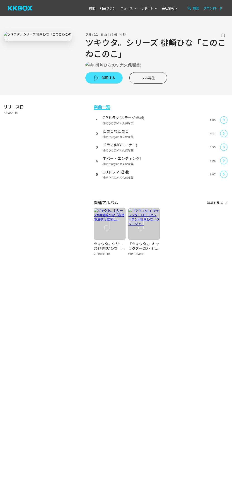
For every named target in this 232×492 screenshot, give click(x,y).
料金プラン (108, 8)
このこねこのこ (116, 131)
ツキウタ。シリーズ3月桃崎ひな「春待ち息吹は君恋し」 (110, 248)
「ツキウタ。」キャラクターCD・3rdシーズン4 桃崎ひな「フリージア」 (143, 250)
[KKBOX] (20, 8)
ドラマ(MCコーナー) (120, 144)
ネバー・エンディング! (122, 158)
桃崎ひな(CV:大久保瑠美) (118, 65)
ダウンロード (212, 8)
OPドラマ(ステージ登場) (123, 117)
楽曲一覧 (102, 107)
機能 (92, 8)
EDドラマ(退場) (116, 172)
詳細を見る (215, 202)
